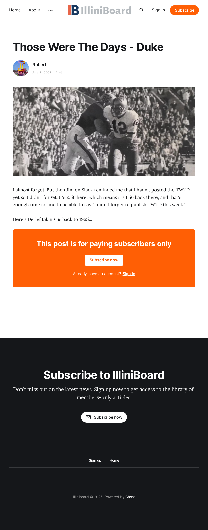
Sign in (158, 9)
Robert (39, 64)
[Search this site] (141, 10)
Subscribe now (104, 259)
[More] (50, 10)
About (34, 9)
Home (15, 9)
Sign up (95, 460)
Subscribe (184, 10)
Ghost (130, 496)
